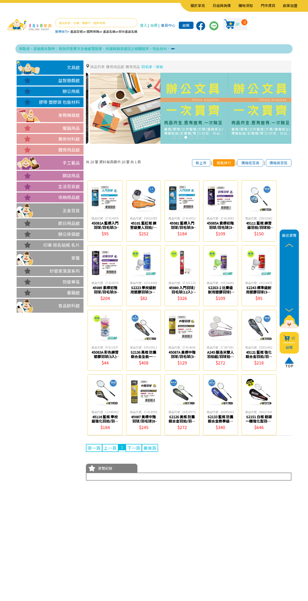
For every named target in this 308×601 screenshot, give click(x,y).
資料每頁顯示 (110, 161)
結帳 (186, 25)
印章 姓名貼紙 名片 (61, 245)
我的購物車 (84, 562)
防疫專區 (71, 282)
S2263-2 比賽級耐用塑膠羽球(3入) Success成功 (220, 291)
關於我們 (47, 554)
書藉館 (73, 293)
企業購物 (47, 562)
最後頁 (149, 448)
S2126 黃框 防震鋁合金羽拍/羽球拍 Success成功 (182, 421)
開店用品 (71, 175)
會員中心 (168, 25)
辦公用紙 (71, 91)
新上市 (201, 162)
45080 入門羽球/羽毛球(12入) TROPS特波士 (182, 291)
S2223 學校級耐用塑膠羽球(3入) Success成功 (143, 291)
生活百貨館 (69, 186)
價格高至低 (279, 162)
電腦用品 (71, 128)
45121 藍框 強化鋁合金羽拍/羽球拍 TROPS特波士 (258, 356)
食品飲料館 (69, 306)
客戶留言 (47, 569)
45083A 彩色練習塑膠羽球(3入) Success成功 (105, 356)
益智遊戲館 (69, 80)
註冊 (154, 25)
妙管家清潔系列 (65, 271)
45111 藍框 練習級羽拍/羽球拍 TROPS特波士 (259, 227)
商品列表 (97, 66)
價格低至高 (250, 162)
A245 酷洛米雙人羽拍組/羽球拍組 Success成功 (220, 356)
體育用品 (133, 66)
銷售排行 (224, 162)
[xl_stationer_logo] (29, 25)
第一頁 (94, 448)
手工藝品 (71, 163)
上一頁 (110, 448)
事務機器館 (69, 115)
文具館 (73, 67)
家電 (75, 258)
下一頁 (133, 448)
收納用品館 (69, 197)
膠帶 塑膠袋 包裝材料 (59, 102)
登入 (143, 25)
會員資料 (81, 554)
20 (92, 161)
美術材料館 (69, 139)
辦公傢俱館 (69, 234)
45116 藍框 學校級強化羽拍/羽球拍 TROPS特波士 (105, 421)
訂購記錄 (81, 569)
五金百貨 (71, 210)
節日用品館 (69, 223)
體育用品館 (69, 150)
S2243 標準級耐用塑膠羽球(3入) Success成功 (259, 291)
